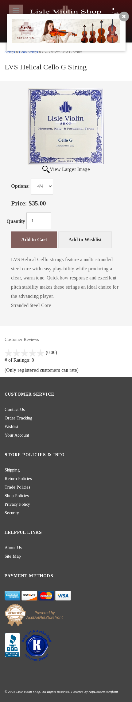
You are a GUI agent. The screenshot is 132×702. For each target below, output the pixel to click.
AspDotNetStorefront (103, 691)
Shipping (12, 470)
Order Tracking (19, 418)
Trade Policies (17, 487)
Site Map (13, 556)
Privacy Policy (17, 504)
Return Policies (18, 478)
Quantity (15, 221)
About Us (13, 547)
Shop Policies (17, 495)
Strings (10, 52)
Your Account (17, 435)
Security (12, 513)
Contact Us (15, 409)
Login (116, 13)
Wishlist (11, 426)
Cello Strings (28, 52)
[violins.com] (66, 13)
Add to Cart (34, 239)
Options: (20, 186)
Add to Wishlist (85, 239)
